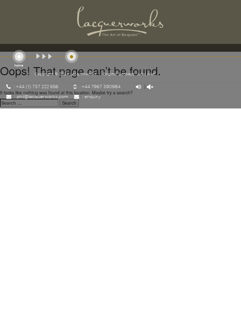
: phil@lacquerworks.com (40, 97)
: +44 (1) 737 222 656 (35, 87)
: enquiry (91, 97)
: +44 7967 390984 (99, 87)
